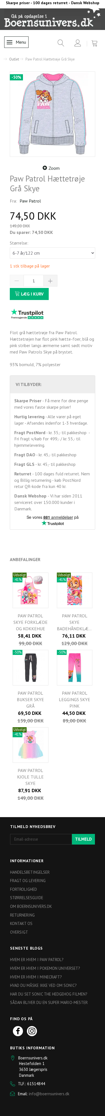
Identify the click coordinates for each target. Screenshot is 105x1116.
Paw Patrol (30, 201)
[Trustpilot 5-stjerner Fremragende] (27, 314)
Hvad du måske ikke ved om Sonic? (43, 985)
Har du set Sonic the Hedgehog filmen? (48, 994)
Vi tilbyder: (29, 384)
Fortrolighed (23, 889)
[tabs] (59, 44)
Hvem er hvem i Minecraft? (36, 977)
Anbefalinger (25, 559)
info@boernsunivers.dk (49, 1093)
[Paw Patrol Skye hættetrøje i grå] (52, 114)
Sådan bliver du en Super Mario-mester (49, 1002)
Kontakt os (21, 923)
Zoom (54, 168)
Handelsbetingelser (30, 872)
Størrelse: (19, 243)
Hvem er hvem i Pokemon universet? (45, 968)
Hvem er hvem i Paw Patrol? (37, 959)
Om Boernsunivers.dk (31, 906)
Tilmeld (83, 839)
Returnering (22, 915)
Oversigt (19, 932)
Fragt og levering (28, 880)
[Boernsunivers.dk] (52, 19)
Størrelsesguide (26, 897)
